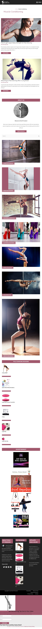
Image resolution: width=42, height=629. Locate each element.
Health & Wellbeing (8, 356)
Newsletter (28, 590)
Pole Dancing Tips (4, 44)
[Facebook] (11, 567)
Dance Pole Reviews (8, 190)
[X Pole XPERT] (6, 368)
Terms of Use (35, 590)
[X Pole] (6, 412)
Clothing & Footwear (8, 242)
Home (16, 9)
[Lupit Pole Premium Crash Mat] (6, 397)
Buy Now (4, 376)
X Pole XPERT (18, 551)
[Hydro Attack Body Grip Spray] (6, 382)
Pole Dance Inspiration (9, 218)
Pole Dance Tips (7, 294)
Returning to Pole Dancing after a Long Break (15, 80)
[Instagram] (6, 567)
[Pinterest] (8, 567)
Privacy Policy (30, 593)
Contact (36, 593)
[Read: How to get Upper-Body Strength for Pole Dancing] (21, 29)
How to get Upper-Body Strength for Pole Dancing (16, 43)
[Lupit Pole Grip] (3, 438)
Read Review (8, 376)
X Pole (16, 574)
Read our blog (21, 131)
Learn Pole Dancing (8, 163)
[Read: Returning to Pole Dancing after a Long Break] (22, 69)
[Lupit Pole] (6, 426)
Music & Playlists (7, 267)
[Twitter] (4, 567)
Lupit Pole (17, 584)
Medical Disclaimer (34, 592)
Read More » (6, 53)
